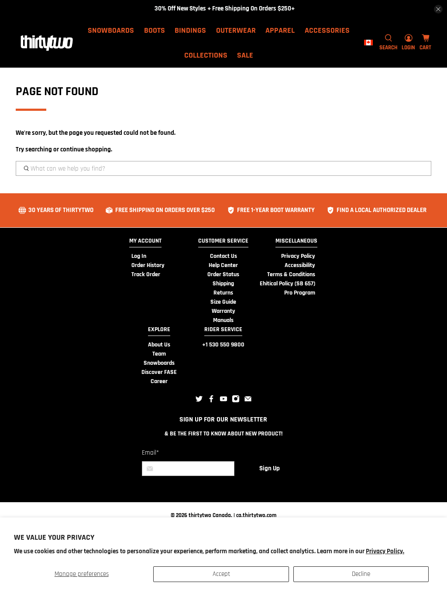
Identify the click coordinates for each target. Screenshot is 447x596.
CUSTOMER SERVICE (223, 241)
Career (159, 381)
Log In (138, 256)
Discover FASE (159, 372)
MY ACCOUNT (145, 241)
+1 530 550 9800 (223, 345)
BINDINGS (190, 30)
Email (150, 453)
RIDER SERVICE (223, 329)
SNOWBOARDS (111, 30)
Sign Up (269, 468)
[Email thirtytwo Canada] (248, 401)
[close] (438, 9)
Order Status (223, 274)
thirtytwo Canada (210, 515)
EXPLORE (159, 329)
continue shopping (85, 149)
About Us (159, 345)
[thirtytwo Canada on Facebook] (211, 401)
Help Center (223, 265)
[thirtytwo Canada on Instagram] (236, 401)
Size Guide (223, 302)
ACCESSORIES (327, 30)
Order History (148, 265)
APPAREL (280, 30)
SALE (245, 55)
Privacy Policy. (385, 551)
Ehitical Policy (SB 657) (287, 284)
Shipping (223, 284)
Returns (223, 293)
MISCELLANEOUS (296, 241)
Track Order (145, 274)
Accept (221, 574)
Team (159, 354)
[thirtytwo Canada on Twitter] (199, 401)
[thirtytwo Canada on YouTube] (223, 401)
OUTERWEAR (236, 30)
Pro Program (299, 293)
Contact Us (223, 256)
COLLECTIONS (205, 55)
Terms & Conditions (291, 274)
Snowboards (159, 363)
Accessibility (300, 265)
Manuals (223, 320)
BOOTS (154, 30)
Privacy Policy (298, 256)
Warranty (223, 311)
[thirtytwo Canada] (47, 42)
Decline (361, 574)
